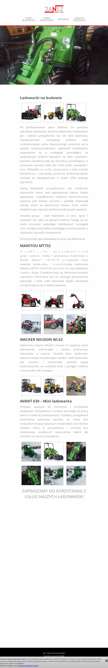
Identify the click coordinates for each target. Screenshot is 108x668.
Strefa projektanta (46, 19)
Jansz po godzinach (79, 19)
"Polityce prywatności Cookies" (29, 665)
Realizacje (63, 19)
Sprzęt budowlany (28, 19)
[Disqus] (54, 533)
